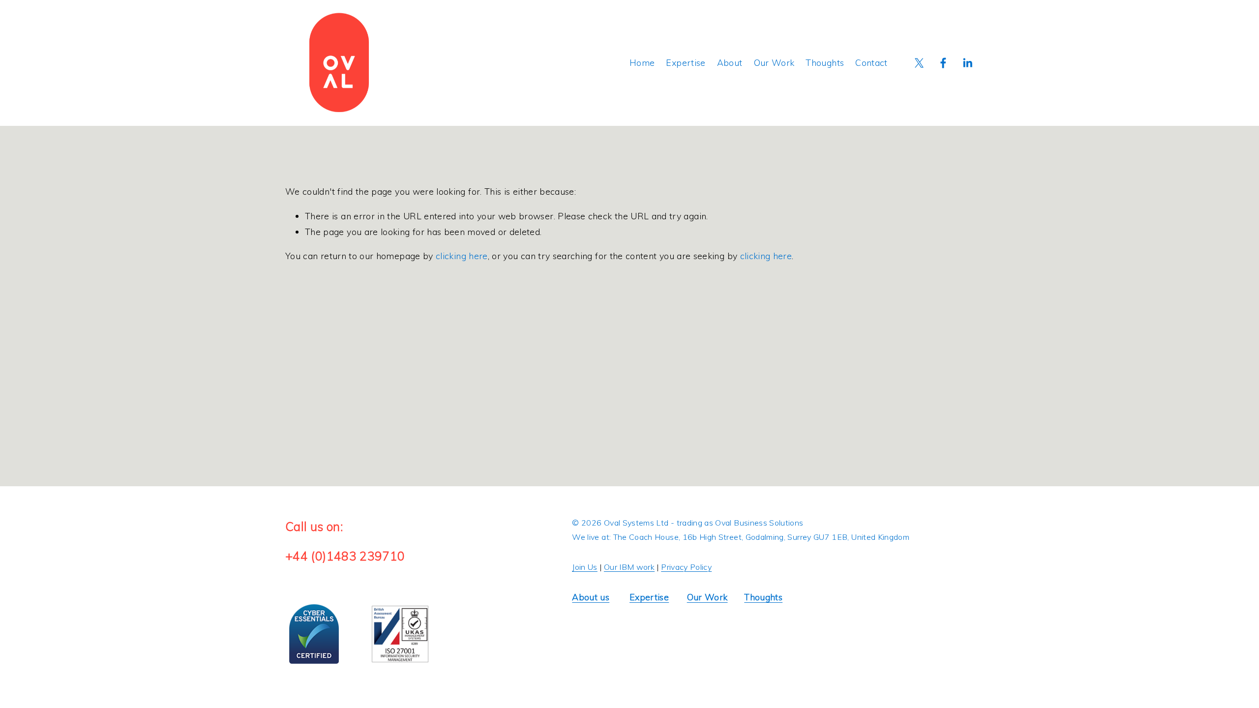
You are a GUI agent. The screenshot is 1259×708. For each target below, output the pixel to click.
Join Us (584, 567)
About (730, 62)
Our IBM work (629, 567)
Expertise (685, 62)
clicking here (462, 255)
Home (642, 62)
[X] (919, 63)
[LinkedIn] (967, 63)
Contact (871, 62)
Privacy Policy (686, 567)
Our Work (774, 62)
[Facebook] (943, 63)
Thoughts (825, 62)
